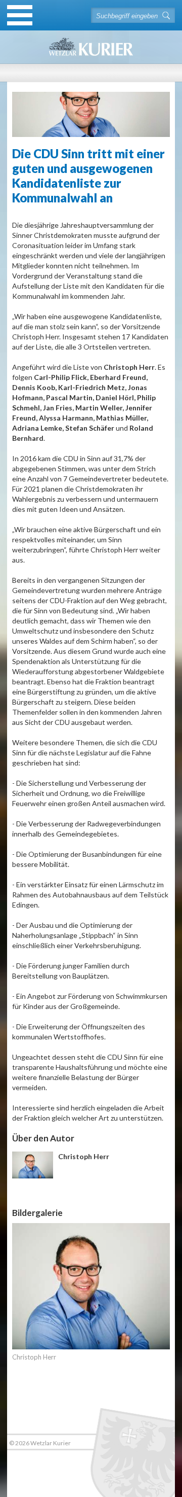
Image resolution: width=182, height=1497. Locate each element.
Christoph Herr (34, 1357)
